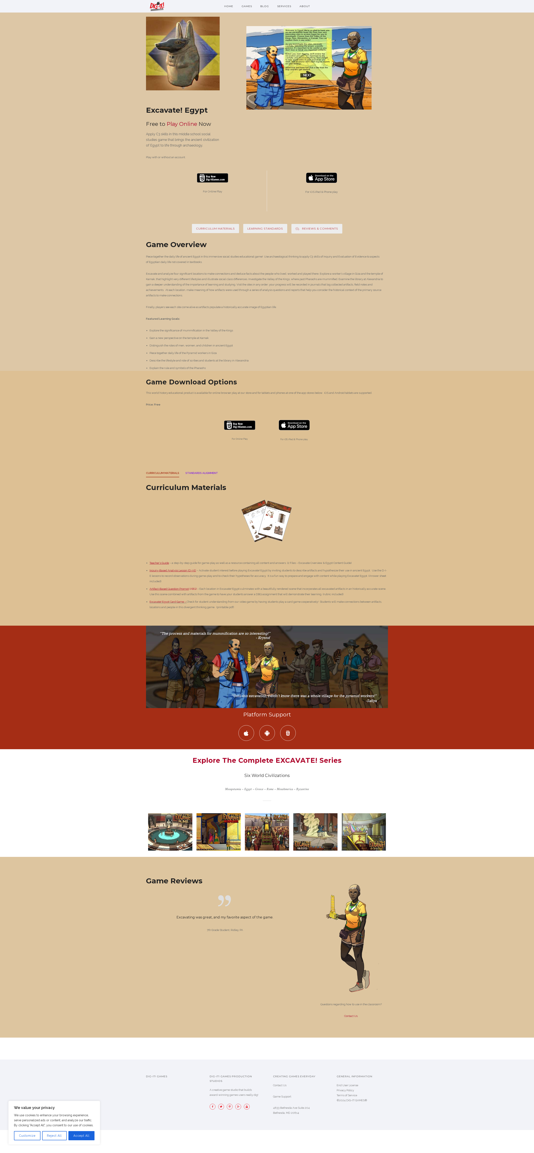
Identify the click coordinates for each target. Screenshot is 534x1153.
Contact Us (351, 1016)
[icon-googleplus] (239, 1107)
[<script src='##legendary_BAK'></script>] (183, 53)
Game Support (282, 1096)
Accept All (81, 1135)
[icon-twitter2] (222, 1107)
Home (228, 6)
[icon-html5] (288, 733)
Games (247, 6)
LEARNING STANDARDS (265, 228)
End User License (347, 1085)
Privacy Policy (345, 1090)
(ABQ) (173, 588)
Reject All (54, 1135)
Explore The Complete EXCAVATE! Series (267, 760)
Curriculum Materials (215, 228)
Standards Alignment (201, 473)
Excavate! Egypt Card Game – (168, 601)
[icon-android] (268, 733)
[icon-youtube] (247, 1107)
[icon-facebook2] (214, 1107)
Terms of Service (347, 1095)
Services (284, 6)
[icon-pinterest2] (231, 1107)
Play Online (182, 124)
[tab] (162, 474)
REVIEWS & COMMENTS (320, 228)
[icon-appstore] (247, 733)
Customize (27, 1135)
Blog (264, 6)
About (305, 6)
